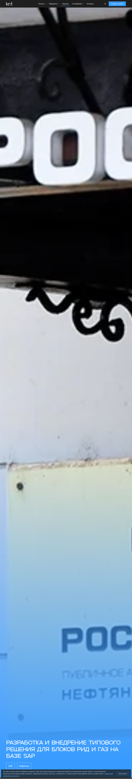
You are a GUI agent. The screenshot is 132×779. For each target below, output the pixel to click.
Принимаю (122, 774)
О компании (77, 4)
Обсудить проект (117, 4)
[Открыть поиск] (105, 4)
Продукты (53, 4)
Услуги (41, 4)
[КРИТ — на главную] (9, 4)
